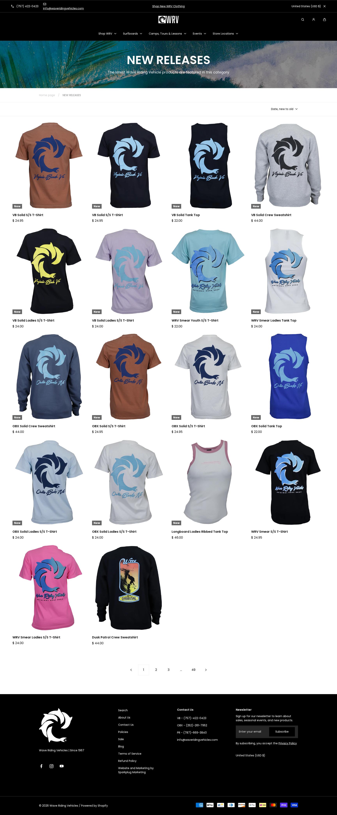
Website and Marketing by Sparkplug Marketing (136, 770)
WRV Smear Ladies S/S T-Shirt (36, 637)
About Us (124, 717)
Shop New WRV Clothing (168, 6)
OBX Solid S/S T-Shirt (108, 426)
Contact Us (126, 725)
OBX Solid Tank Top (266, 426)
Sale (121, 739)
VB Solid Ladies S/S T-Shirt (33, 320)
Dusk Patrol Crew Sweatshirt (115, 637)
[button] (324, 19)
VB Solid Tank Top (186, 215)
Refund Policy (127, 761)
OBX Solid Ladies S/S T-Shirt (34, 532)
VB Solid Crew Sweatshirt (271, 215)
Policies (123, 732)
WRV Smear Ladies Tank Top (273, 320)
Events (197, 34)
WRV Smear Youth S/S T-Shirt (195, 320)
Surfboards (130, 34)
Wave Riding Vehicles (64, 806)
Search (123, 710)
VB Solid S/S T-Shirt (27, 215)
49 (193, 670)
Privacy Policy (287, 743)
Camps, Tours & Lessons (165, 34)
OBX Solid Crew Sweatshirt (33, 426)
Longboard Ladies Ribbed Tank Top (200, 532)
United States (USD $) (306, 6)
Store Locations (223, 34)
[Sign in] (313, 19)
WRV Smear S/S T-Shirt (269, 532)
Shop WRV (105, 34)
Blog (121, 746)
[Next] (205, 669)
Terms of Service (129, 754)
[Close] (324, 6)
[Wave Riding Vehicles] (168, 19)
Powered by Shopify (94, 806)
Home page (47, 95)
